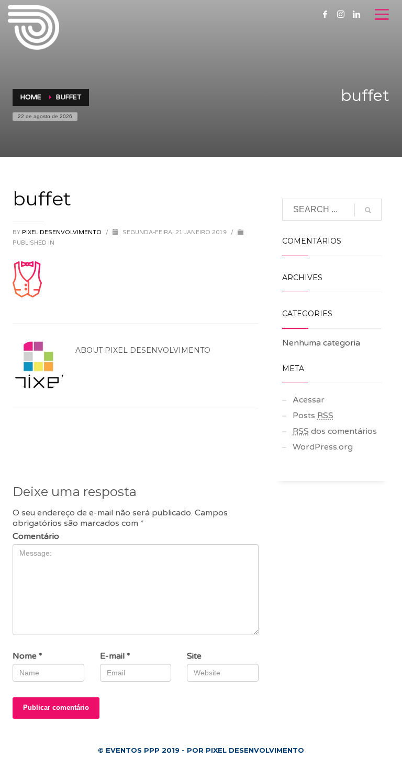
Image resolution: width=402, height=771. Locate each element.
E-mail (115, 656)
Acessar (309, 400)
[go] (368, 210)
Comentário (36, 536)
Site (194, 656)
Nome (27, 656)
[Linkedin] (356, 14)
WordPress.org (323, 447)
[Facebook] (325, 14)
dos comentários (335, 431)
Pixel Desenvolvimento (62, 232)
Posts (313, 415)
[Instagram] (341, 14)
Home (30, 97)
